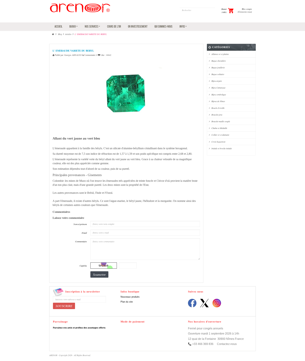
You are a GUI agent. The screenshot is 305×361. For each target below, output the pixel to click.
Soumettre (99, 274)
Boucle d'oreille (218, 107)
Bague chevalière (218, 60)
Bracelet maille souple (220, 121)
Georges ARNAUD (72, 55)
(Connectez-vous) (245, 11)
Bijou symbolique (218, 94)
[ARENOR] (100, 12)
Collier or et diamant (220, 134)
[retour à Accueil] (53, 34)
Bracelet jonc (216, 114)
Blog (60, 34)
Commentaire (81, 241)
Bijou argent (216, 80)
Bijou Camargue (218, 87)
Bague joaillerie (218, 67)
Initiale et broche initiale (221, 148)
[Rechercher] (218, 10)
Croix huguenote (218, 141)
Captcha (83, 265)
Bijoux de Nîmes (218, 101)
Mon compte (247, 9)
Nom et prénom (80, 224)
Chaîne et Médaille (219, 128)
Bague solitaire (217, 74)
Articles (68, 34)
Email (84, 232)
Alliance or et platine (220, 54)
